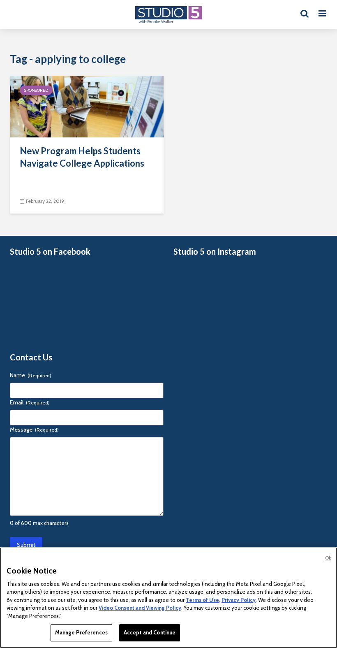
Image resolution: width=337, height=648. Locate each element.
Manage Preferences (81, 632)
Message (34, 429)
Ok (328, 558)
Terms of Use (202, 600)
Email (30, 402)
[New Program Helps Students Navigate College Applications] (87, 106)
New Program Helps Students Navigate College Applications (82, 157)
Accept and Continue (149, 632)
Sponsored (36, 90)
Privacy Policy (239, 600)
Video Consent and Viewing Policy (140, 607)
